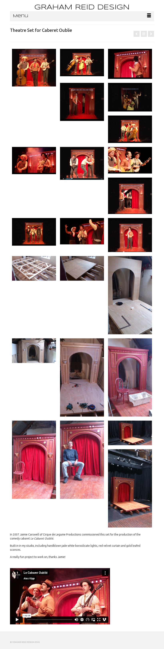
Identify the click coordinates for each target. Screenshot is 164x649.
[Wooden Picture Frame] (151, 34)
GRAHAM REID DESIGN (82, 7)
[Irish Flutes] (137, 34)
